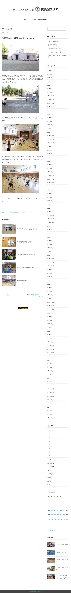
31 (49, 524)
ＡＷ (48, 452)
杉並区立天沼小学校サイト (40, 19)
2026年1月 (50, 92)
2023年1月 (50, 212)
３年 (48, 438)
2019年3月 (50, 378)
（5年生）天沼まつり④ (54, 48)
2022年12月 (50, 215)
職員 (48, 485)
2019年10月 (50, 353)
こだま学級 (8, 29)
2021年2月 (50, 295)
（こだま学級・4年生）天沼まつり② (57, 57)
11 (52, 510)
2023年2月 (50, 208)
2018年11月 (50, 392)
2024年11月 (50, 139)
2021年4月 (50, 288)
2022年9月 (50, 226)
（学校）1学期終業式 (53, 41)
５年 (48, 445)
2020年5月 (50, 327)
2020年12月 (50, 302)
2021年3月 (50, 291)
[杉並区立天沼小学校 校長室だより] (35, 8)
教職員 (49, 477)
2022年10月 (50, 222)
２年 (3, 29)
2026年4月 (50, 81)
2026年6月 (50, 74)
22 (64, 515)
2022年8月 (50, 230)
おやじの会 (50, 463)
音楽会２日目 (10, 295)
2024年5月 (50, 157)
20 (58, 515)
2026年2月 (50, 89)
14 (61, 510)
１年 (48, 430)
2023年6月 (50, 193)
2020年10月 (50, 309)
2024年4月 (50, 161)
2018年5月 (50, 414)
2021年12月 (50, 259)
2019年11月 (50, 349)
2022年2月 (50, 251)
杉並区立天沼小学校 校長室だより (35, 591)
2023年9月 (50, 186)
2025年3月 (50, 125)
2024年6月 (50, 154)
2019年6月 (50, 367)
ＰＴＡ (49, 459)
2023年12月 (50, 175)
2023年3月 (50, 204)
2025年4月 (50, 121)
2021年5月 (50, 284)
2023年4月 (50, 201)
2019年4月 (50, 374)
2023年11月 (50, 179)
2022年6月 (50, 237)
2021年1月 (50, 298)
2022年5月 (50, 240)
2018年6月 (50, 411)
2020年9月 (50, 313)
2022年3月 (50, 248)
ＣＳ (48, 456)
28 (61, 519)
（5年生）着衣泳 (52, 45)
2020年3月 (50, 335)
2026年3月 (50, 85)
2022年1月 (50, 255)
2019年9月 (50, 356)
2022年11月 (50, 219)
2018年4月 (50, 418)
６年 (48, 448)
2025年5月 (50, 117)
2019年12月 (50, 345)
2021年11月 (50, 262)
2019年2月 (50, 382)
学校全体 (50, 474)
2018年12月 (50, 389)
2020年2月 (50, 338)
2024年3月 (50, 165)
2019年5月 (50, 371)
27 (58, 519)
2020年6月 (50, 324)
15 (64, 510)
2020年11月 (50, 306)
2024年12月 (50, 136)
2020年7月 (50, 320)
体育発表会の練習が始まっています (17, 212)
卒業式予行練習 (22, 280)
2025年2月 (50, 128)
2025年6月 (50, 114)
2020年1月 (50, 342)
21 (61, 515)
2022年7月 (50, 233)
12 (55, 510)
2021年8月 (50, 273)
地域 (48, 470)
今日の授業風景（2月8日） (26, 242)
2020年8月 (50, 316)
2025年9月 (50, 107)
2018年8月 (50, 403)
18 (52, 515)
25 (52, 519)
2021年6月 (50, 280)
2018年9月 (50, 400)
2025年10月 (50, 103)
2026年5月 (50, 78)
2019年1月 (50, 385)
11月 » (54, 530)
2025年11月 (50, 99)
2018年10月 (50, 396)
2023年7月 (50, 190)
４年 (48, 441)
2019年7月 (50, 364)
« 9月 (49, 530)
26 (55, 519)
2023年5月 (50, 197)
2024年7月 (50, 150)
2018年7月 (50, 407)
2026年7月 (50, 70)
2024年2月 (50, 168)
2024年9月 (50, 146)
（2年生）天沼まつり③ (54, 52)
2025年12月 (50, 96)
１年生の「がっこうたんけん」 (27, 229)
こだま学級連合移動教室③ (26, 255)
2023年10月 (50, 183)
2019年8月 (50, 360)
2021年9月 (50, 269)
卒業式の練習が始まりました (26, 268)
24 (49, 519)
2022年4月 (50, 244)
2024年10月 (50, 143)
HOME (25, 19)
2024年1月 (50, 172)
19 (55, 515)
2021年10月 (50, 266)
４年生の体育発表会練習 (33, 296)
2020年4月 (50, 331)
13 (58, 510)
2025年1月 (50, 132)
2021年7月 (50, 277)
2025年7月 (50, 110)
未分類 (49, 481)
